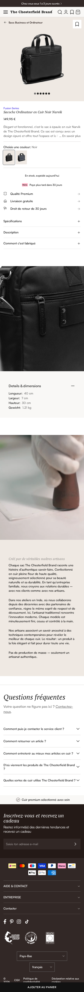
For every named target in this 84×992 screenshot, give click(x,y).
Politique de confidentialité (31, 980)
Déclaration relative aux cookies (65, 980)
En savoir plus (71, 136)
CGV (17, 980)
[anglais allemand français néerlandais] (42, 967)
